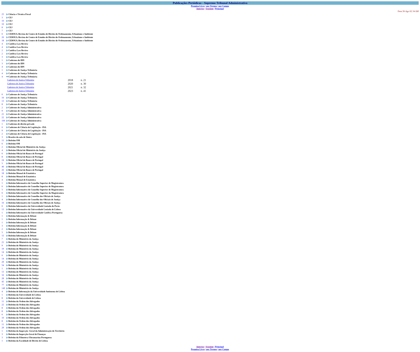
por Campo (224, 6)
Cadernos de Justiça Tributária (20, 80)
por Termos (211, 6)
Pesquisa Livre (198, 6)
